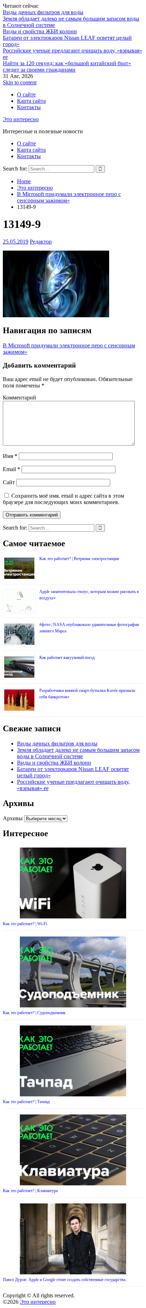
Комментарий (19, 398)
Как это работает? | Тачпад (26, 1101)
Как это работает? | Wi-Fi (25, 923)
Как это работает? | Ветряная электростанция (79, 558)
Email (11, 469)
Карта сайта (31, 101)
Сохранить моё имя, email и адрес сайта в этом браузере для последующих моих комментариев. (63, 499)
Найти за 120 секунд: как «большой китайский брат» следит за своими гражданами (67, 66)
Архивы (13, 818)
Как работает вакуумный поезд (67, 657)
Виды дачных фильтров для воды (43, 12)
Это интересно (21, 119)
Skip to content (19, 82)
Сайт (9, 482)
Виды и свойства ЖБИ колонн (40, 31)
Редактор (41, 242)
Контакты (29, 107)
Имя (10, 456)
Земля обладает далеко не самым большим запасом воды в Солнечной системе (78, 753)
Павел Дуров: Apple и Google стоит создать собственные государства (64, 1279)
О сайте (26, 94)
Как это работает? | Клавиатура (30, 1190)
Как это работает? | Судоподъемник (34, 1012)
